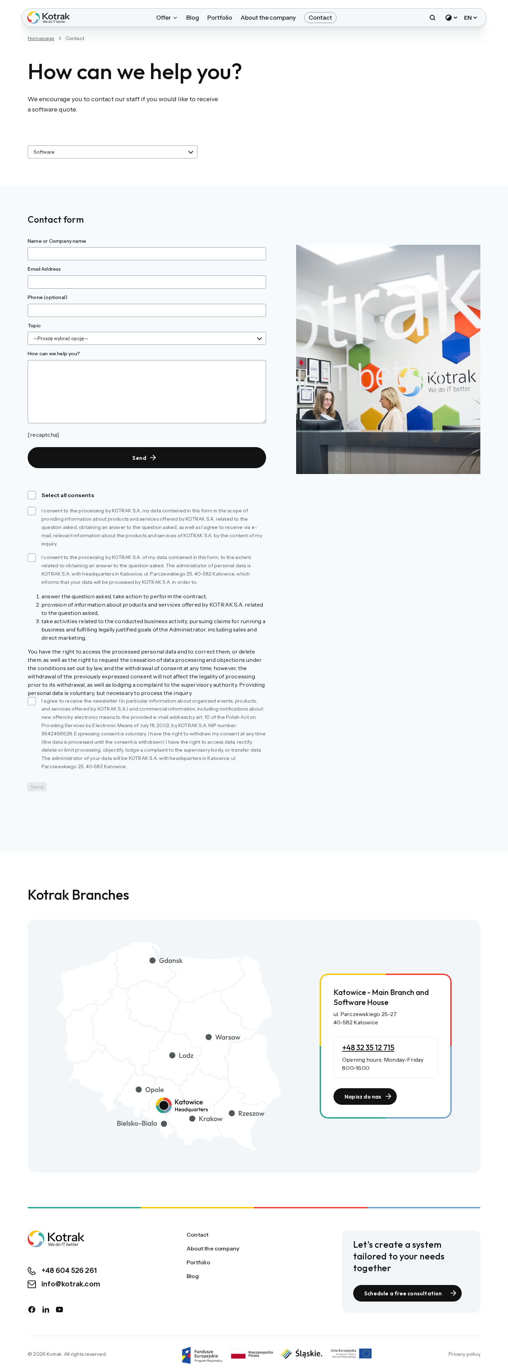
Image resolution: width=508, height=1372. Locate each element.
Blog (192, 17)
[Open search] (432, 18)
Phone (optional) (47, 297)
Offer (163, 17)
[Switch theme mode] (451, 18)
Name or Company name (57, 241)
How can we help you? (54, 353)
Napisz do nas (363, 1096)
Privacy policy (464, 1354)
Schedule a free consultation (403, 1293)
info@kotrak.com (70, 1284)
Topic (34, 325)
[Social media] (32, 1309)
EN (468, 17)
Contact (320, 17)
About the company (268, 17)
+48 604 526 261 (69, 1270)
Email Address (44, 269)
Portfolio (219, 17)
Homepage (41, 38)
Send (139, 457)
